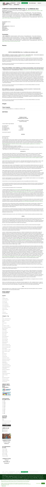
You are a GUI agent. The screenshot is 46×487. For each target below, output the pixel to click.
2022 (3, 406)
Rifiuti (3, 376)
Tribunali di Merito (5, 313)
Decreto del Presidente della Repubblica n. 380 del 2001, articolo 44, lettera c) (20, 157)
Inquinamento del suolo (5, 360)
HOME (3, 471)
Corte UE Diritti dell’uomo (6, 306)
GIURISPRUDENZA (12, 471)
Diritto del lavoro (4, 337)
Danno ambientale (5, 332)
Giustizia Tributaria (5, 309)
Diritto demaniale (5, 340)
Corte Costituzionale (5, 299)
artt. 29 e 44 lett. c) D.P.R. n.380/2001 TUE (29, 69)
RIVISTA (6, 471)
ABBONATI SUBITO (24, 471)
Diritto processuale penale (6, 347)
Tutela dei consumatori (5, 380)
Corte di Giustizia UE (5, 305)
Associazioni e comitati (5, 325)
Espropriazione (4, 353)
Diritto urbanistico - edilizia (38, 10)
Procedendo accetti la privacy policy (6, 423)
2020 (3, 409)
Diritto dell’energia (5, 339)
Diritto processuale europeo (6, 345)
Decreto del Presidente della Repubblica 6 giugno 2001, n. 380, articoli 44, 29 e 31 (21, 191)
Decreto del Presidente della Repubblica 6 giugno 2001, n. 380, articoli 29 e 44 (25, 189)
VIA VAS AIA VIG (4, 381)
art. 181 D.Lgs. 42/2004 (16, 41)
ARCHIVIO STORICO (16, 4)
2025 (3, 402)
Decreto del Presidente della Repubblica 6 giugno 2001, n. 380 (23, 239)
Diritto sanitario (4, 348)
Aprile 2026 (4, 453)
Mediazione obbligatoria (6, 369)
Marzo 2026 (4, 454)
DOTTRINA (18, 471)
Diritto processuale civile (6, 344)
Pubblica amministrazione (6, 373)
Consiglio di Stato (5, 298)
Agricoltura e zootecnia (5, 320)
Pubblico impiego (5, 374)
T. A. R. (3, 310)
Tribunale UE (4, 312)
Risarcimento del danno (5, 377)
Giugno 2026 (4, 450)
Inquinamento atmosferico (6, 359)
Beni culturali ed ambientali (30, 10)
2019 (3, 410)
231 (2, 317)
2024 (3, 403)
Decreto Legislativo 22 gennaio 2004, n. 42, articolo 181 (32, 256)
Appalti (3, 321)
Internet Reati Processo (5, 364)
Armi (3, 324)
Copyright (6, 476)
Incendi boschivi (4, 356)
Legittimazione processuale (6, 365)
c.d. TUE (9, 239)
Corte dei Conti (4, 301)
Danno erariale (4, 333)
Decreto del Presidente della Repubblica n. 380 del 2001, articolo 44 (32, 201)
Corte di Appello (4, 302)
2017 (3, 413)
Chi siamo (10, 4)
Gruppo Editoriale (5, 4)
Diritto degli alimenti (5, 336)
